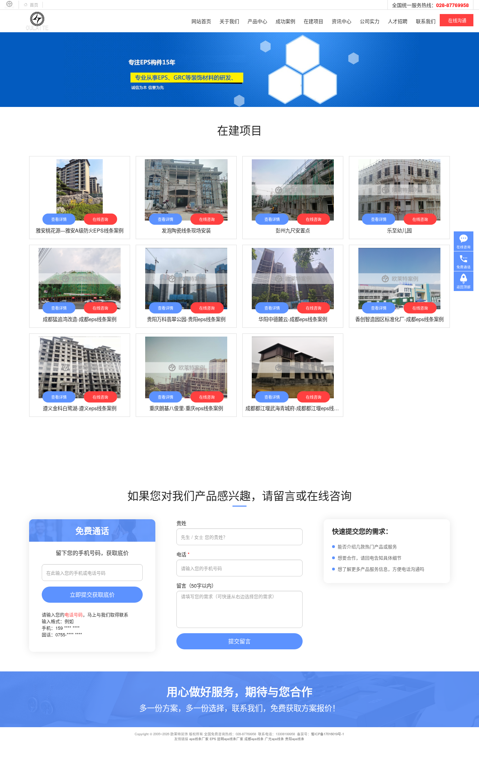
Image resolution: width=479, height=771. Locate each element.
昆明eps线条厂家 (230, 738)
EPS (213, 738)
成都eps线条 (254, 738)
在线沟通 (457, 20)
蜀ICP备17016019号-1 (327, 733)
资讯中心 (341, 21)
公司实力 (369, 21)
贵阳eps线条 (294, 738)
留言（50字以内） (196, 585)
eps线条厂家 (199, 738)
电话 (183, 554)
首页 (34, 5)
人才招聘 (397, 21)
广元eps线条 (274, 738)
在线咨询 (100, 219)
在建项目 (313, 21)
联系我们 (426, 21)
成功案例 (285, 21)
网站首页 (201, 21)
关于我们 (229, 21)
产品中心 (257, 21)
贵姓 (181, 523)
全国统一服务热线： (430, 4)
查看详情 (59, 219)
